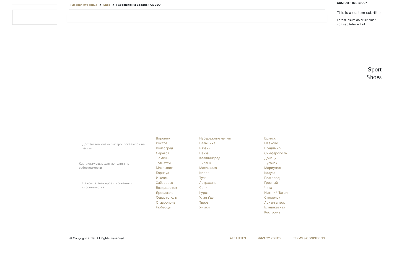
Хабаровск (164, 182)
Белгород (272, 178)
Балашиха (207, 143)
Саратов (162, 153)
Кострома (272, 212)
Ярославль (164, 193)
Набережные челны (215, 138)
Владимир (272, 148)
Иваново (271, 143)
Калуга (269, 173)
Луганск (270, 163)
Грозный (271, 182)
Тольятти (163, 163)
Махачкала (165, 168)
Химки (204, 207)
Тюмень (162, 158)
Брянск (270, 138)
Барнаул (162, 173)
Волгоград (164, 148)
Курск (204, 193)
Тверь (204, 202)
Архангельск (274, 202)
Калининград (209, 158)
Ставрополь (165, 202)
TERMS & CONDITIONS (309, 238)
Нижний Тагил (276, 193)
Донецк (270, 158)
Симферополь (275, 153)
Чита (268, 187)
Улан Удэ (206, 197)
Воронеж (163, 138)
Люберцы (163, 207)
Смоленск (272, 197)
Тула (202, 178)
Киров (204, 173)
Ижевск (162, 178)
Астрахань (207, 182)
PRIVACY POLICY (269, 238)
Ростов (162, 143)
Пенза (204, 153)
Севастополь (166, 197)
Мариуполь (273, 168)
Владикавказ (274, 207)
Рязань (204, 148)
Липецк (205, 163)
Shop (107, 4)
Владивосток (166, 187)
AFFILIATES (238, 238)
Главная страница (83, 4)
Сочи (203, 187)
